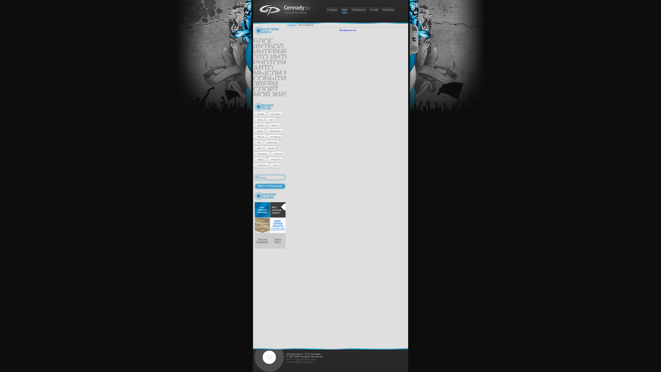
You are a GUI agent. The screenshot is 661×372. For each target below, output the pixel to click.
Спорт (265, 88)
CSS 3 (309, 362)
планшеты (276, 159)
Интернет (270, 50)
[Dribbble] (414, 49)
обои (275, 165)
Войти (261, 185)
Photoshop (270, 61)
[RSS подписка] (414, 29)
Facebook (262, 165)
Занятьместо (277, 240)
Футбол (268, 45)
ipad (259, 148)
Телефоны (262, 154)
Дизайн (261, 114)
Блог (263, 40)
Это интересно (270, 56)
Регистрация (275, 185)
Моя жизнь (270, 93)
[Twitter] (414, 40)
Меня (313, 359)
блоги (260, 120)
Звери (265, 82)
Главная (291, 25)
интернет (275, 114)
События (270, 77)
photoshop (272, 142)
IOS (259, 142)
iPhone (260, 137)
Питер (271, 148)
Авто (263, 66)
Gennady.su (275, 131)
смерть (260, 159)
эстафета (275, 137)
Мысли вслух (270, 72)
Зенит (260, 131)
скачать (275, 125)
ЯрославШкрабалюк (262, 240)
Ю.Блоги (278, 154)
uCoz (298, 359)
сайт (271, 120)
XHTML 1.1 (300, 362)
